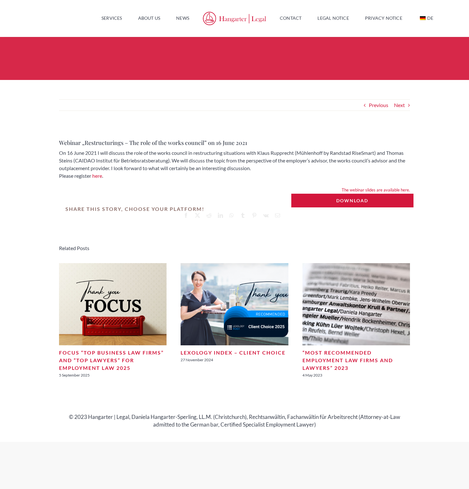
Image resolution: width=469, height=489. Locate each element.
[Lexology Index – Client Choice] (234, 266)
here (97, 176)
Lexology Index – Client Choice (233, 352)
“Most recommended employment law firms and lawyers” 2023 (347, 360)
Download (352, 200)
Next (399, 105)
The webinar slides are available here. (376, 189)
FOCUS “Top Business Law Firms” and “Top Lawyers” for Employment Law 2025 (111, 360)
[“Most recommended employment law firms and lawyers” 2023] (356, 266)
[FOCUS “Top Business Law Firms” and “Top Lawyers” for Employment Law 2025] (113, 266)
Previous (378, 105)
